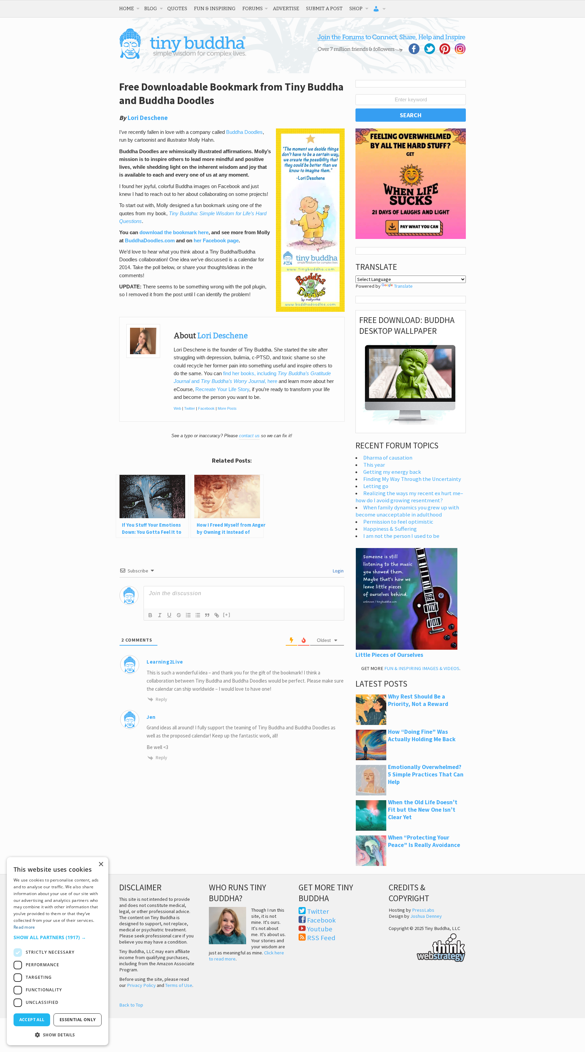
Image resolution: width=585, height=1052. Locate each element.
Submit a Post (324, 8)
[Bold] (150, 615)
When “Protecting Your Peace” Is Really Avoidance (424, 841)
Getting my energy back (392, 472)
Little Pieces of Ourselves (389, 655)
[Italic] (160, 615)
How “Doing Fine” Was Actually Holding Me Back (422, 735)
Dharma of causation (387, 457)
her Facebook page (216, 240)
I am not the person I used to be (401, 536)
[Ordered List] (188, 615)
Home (126, 8)
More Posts (227, 408)
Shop (356, 8)
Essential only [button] (78, 1020)
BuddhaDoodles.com (150, 240)
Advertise (286, 8)
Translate (403, 286)
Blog (150, 8)
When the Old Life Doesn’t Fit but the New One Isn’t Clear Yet (422, 809)
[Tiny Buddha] (182, 58)
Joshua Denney (426, 916)
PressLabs (423, 910)
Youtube (319, 929)
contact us (249, 435)
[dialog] (57, 951)
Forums (252, 8)
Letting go (375, 486)
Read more (24, 927)
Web (177, 408)
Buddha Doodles (244, 132)
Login (338, 571)
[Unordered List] (197, 615)
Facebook (206, 408)
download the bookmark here (174, 232)
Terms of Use (178, 985)
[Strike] (178, 615)
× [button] (100, 864)
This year (374, 464)
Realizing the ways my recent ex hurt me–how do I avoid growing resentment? (409, 497)
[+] (227, 614)
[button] (58, 937)
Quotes (177, 8)
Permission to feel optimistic (398, 521)
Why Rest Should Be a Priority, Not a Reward (418, 700)
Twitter (189, 408)
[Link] (216, 615)
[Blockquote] (207, 615)
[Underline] (169, 615)
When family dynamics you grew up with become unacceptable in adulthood (407, 511)
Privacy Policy (141, 985)
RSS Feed (321, 937)
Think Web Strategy (427, 946)
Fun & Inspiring (215, 8)
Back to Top (131, 1005)
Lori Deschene (148, 118)
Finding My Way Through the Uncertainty (412, 479)
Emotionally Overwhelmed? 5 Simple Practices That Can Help (425, 774)
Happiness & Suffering (390, 528)
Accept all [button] (32, 1020)
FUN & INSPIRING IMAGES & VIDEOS (421, 668)
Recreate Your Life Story (222, 389)
